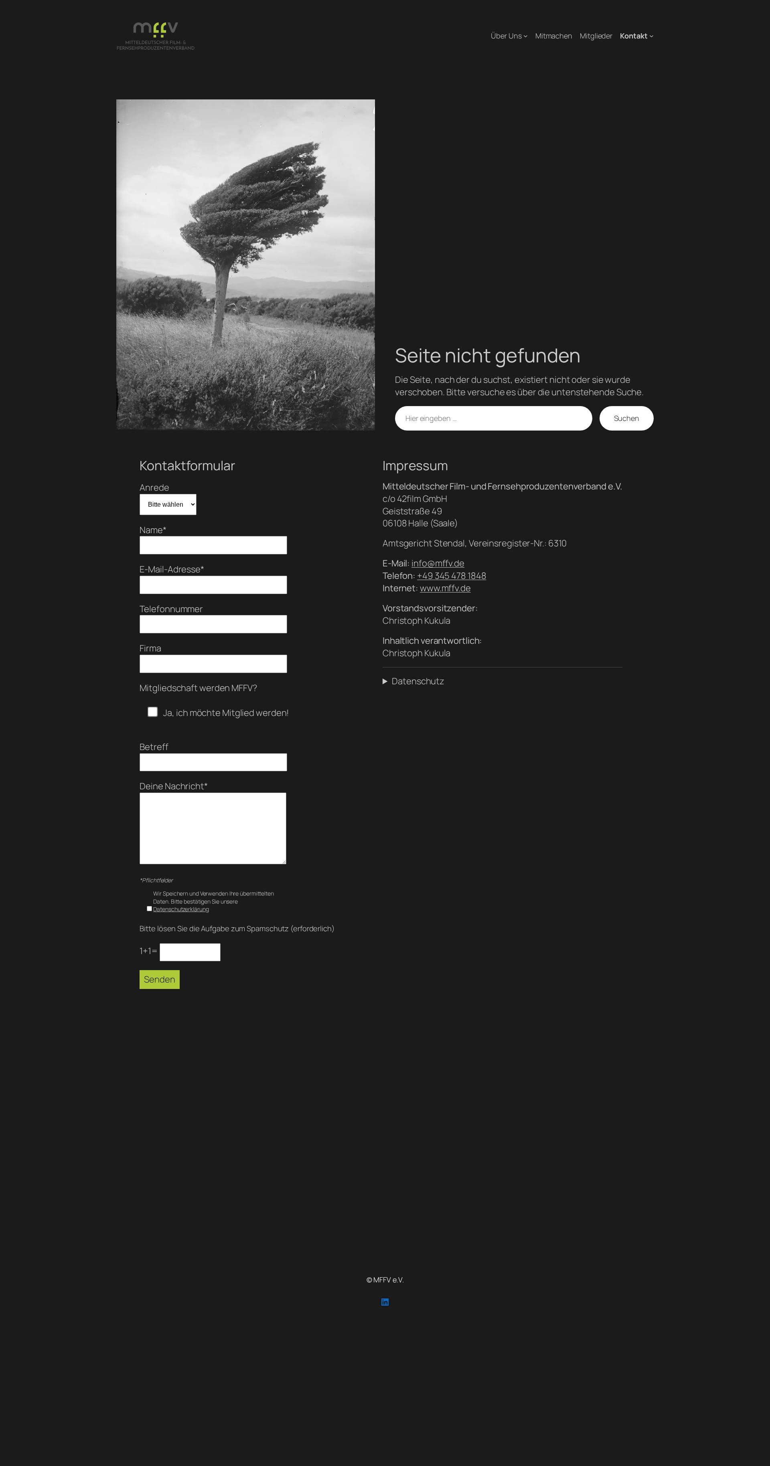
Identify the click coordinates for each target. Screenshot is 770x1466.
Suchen (626, 418)
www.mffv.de (445, 588)
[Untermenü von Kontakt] (651, 36)
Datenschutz (418, 681)
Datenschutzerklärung (181, 909)
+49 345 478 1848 (451, 576)
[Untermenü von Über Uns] (525, 36)
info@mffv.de (437, 563)
